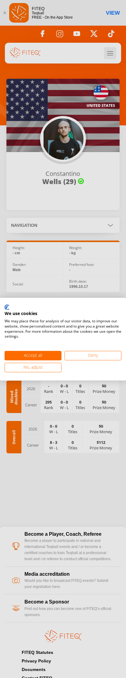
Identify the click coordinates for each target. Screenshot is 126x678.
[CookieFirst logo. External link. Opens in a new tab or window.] (7, 307)
